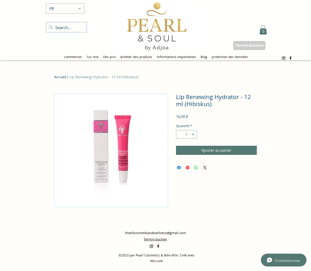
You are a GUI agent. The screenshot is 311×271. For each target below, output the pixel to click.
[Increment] (193, 134)
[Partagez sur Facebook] (179, 167)
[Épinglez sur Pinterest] (187, 167)
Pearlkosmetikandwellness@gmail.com (155, 232)
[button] (263, 30)
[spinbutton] (186, 134)
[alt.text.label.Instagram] (283, 58)
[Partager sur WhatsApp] (196, 167)
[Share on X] (205, 167)
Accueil (60, 76)
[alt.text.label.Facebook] (290, 58)
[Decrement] (179, 134)
